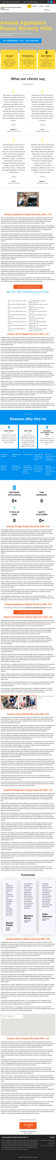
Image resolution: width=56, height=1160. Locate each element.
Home (29, 6)
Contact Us (47, 10)
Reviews (47, 6)
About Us (35, 6)
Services (41, 6)
